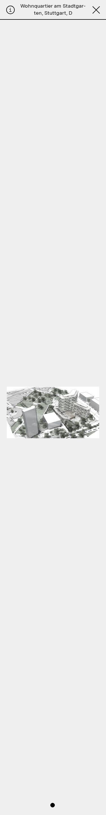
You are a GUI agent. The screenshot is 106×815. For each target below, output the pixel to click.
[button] (52, 805)
